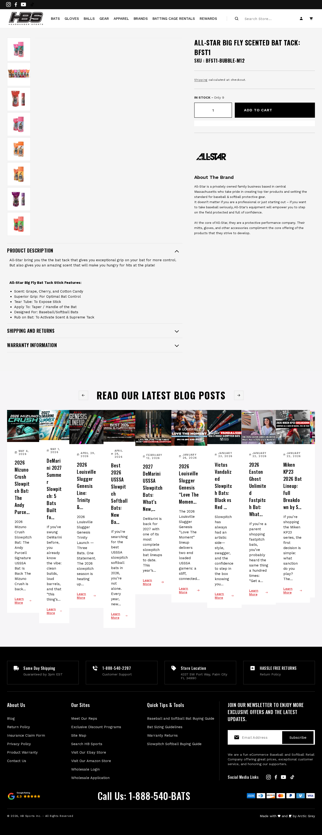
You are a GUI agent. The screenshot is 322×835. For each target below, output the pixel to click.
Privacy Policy (19, 744)
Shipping (200, 79)
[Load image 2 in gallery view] (19, 74)
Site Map (78, 735)
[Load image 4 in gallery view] (19, 124)
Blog (11, 718)
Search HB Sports (86, 744)
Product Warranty (22, 752)
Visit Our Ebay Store (88, 752)
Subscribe (297, 737)
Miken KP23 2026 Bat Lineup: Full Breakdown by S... (292, 485)
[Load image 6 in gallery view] (19, 174)
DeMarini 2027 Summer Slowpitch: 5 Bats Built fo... (54, 489)
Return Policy (18, 727)
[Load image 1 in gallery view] (19, 49)
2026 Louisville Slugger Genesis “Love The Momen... (189, 484)
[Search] (236, 18)
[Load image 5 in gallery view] (19, 149)
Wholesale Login (85, 769)
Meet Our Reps (84, 718)
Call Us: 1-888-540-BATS (144, 796)
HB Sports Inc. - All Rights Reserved (46, 816)
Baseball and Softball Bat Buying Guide (180, 718)
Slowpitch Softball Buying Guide (174, 744)
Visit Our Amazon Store (91, 761)
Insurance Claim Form (26, 735)
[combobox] (261, 18)
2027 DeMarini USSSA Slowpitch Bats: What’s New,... (153, 487)
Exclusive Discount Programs (96, 727)
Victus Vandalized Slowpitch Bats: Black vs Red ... (223, 485)
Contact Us (16, 761)
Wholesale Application (90, 778)
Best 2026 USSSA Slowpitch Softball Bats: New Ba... (119, 493)
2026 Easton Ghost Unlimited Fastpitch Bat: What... (257, 489)
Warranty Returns (162, 735)
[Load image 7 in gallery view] (19, 199)
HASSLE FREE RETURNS (278, 668)
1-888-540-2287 (116, 668)
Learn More (19, 600)
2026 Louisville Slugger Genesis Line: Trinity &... (86, 485)
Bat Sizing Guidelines (164, 727)
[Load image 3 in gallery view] (19, 99)
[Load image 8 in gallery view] (19, 224)
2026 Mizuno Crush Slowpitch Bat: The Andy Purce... (22, 487)
